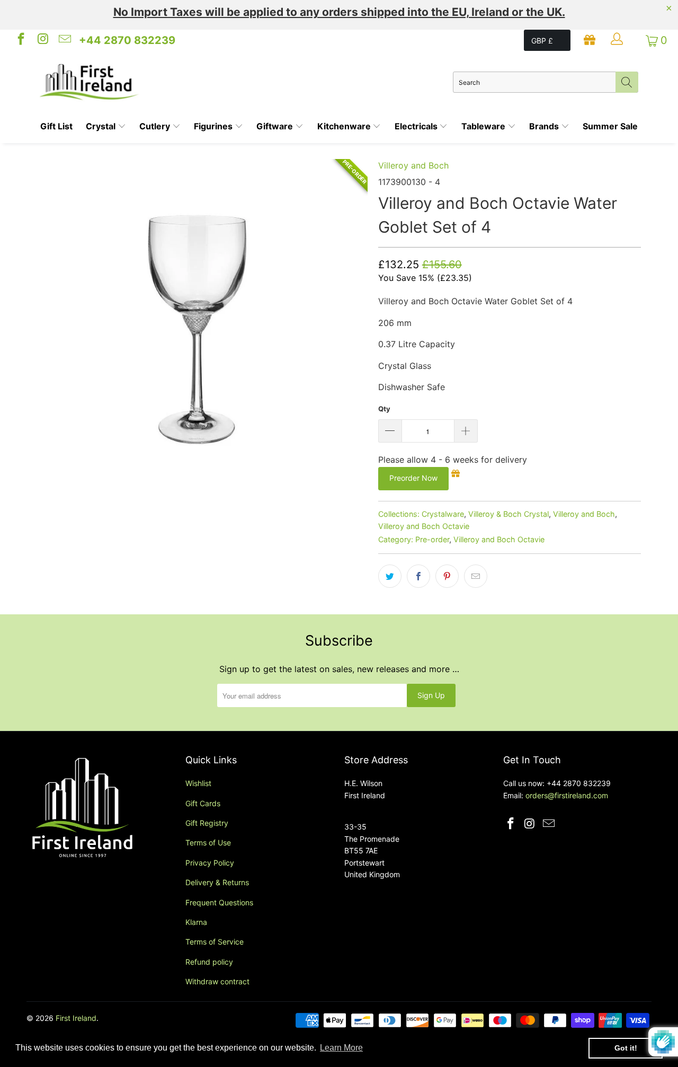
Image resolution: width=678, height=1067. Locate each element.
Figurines (214, 126)
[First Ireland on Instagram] (42, 40)
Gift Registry (206, 822)
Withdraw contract (217, 981)
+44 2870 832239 (127, 40)
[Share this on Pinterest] (447, 576)
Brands (545, 126)
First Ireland (76, 1017)
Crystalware (443, 513)
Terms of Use (208, 842)
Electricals (417, 126)
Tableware (484, 126)
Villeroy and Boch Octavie (423, 526)
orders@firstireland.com (566, 795)
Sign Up (431, 695)
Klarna (196, 922)
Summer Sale (610, 126)
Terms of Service (214, 941)
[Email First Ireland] (64, 40)
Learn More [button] (341, 1047)
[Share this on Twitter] (390, 576)
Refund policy (209, 961)
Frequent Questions (219, 902)
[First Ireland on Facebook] (20, 40)
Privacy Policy (209, 862)
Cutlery (155, 126)
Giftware (275, 126)
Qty (384, 408)
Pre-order (432, 539)
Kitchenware (345, 126)
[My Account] (618, 40)
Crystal (102, 126)
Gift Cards (202, 803)
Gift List (56, 126)
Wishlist (198, 783)
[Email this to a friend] (475, 576)
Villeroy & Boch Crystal (508, 513)
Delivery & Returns (217, 882)
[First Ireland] (246, 82)
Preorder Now (413, 477)
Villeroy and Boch (413, 165)
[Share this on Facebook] (418, 576)
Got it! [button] (625, 1048)
